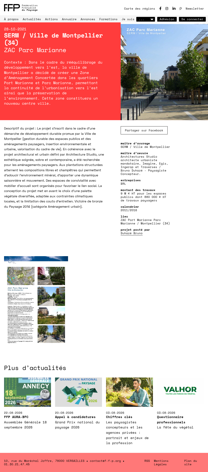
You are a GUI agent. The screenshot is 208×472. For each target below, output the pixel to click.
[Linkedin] (174, 8)
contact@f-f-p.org (105, 461)
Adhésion (167, 19)
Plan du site (190, 462)
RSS (147, 461)
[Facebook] (160, 8)
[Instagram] (166, 8)
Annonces (88, 19)
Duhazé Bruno (132, 233)
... (141, 19)
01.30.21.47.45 (17, 464)
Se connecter (192, 19)
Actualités (32, 19)
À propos (11, 19)
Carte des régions (139, 8)
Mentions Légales (161, 462)
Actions (51, 19)
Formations (108, 19)
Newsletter (195, 8)
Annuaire (69, 19)
